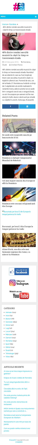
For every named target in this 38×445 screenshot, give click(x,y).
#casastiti (12, 440)
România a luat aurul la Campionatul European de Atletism (17, 416)
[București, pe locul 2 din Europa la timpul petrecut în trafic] (19, 217)
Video (8, 357)
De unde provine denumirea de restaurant (15, 403)
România (26, 62)
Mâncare (9, 335)
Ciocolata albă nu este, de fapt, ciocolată (15, 390)
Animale (9, 312)
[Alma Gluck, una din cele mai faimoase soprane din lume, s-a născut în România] (19, 240)
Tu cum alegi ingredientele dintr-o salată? (16, 383)
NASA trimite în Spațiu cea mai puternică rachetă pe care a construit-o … (19, 410)
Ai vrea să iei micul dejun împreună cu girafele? (18, 372)
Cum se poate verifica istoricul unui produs (17, 429)
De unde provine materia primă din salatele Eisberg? (17, 396)
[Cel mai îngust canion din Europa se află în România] (19, 171)
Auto (7, 316)
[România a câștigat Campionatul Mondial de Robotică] (19, 149)
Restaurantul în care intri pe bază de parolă (17, 423)
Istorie (8, 325)
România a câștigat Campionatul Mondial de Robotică (17, 159)
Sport (8, 344)
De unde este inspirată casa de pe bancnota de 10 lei (17, 136)
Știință (8, 347)
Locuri (8, 331)
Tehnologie (10, 353)
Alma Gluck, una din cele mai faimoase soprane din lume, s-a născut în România (16, 252)
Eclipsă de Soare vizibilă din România (18, 378)
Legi (7, 328)
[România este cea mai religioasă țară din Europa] (19, 194)
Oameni (8, 338)
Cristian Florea (16, 65)
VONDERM (18, 442)
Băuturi (8, 319)
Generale (9, 322)
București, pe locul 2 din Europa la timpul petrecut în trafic (17, 227)
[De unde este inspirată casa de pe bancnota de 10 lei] (19, 126)
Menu (3, 17)
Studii (4, 65)
